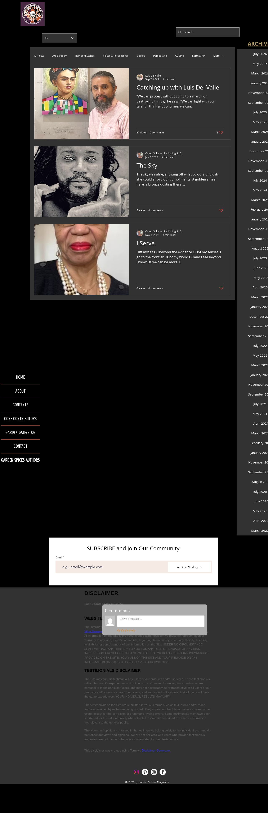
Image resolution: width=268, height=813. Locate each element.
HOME (20, 377)
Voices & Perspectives (116, 55)
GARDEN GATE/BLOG (20, 432)
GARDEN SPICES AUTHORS (20, 460)
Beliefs (141, 55)
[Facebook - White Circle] (163, 772)
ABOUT (20, 391)
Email (59, 557)
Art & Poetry (59, 55)
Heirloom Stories (85, 55)
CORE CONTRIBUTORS (20, 418)
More (216, 55)
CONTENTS (20, 405)
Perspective (160, 55)
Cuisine (179, 55)
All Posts (39, 55)
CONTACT (20, 446)
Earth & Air (198, 55)
